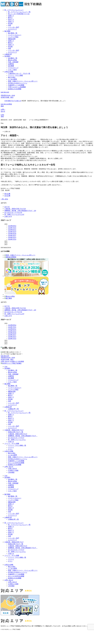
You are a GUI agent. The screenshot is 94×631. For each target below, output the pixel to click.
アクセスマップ (13, 68)
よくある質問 (12, 79)
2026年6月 (12, 229)
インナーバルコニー (14, 35)
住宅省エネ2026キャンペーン (17, 83)
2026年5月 (12, 231)
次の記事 (7, 195)
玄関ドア (11, 16)
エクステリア (12, 29)
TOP (5, 366)
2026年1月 (12, 239)
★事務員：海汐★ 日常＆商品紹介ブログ (22, 436)
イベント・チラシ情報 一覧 (17, 445)
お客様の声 (8, 54)
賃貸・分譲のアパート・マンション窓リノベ (22, 81)
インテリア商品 (13, 37)
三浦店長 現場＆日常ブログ (14, 430)
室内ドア (11, 19)
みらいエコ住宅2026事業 (16, 463)
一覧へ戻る (4, 199)
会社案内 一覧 (12, 58)
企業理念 (11, 64)
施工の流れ (11, 77)
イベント (11, 447)
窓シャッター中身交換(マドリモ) (19, 14)
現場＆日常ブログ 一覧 (15, 432)
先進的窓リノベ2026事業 (16, 85)
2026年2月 (12, 237)
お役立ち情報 (8, 71)
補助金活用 (11, 39)
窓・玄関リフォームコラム (17, 439)
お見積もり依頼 (13, 470)
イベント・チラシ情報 (15, 75)
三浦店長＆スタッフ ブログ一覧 (19, 73)
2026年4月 (12, 233)
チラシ (10, 449)
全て (7, 207)
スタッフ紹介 (12, 69)
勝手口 (10, 17)
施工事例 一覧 (12, 33)
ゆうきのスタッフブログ (16, 437)
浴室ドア (11, 21)
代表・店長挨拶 (13, 62)
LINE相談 (11, 472)
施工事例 (7, 31)
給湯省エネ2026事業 (14, 89)
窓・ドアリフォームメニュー (14, 10)
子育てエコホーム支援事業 (17, 87)
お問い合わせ (8, 466)
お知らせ (11, 441)
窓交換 (10, 23)
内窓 (9, 25)
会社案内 (7, 56)
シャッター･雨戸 (13, 27)
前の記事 (7, 194)
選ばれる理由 (12, 60)
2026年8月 (12, 226)
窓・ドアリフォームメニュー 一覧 (19, 12)
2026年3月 (12, 235)
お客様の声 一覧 (13, 409)
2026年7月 (12, 228)
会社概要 (11, 66)
